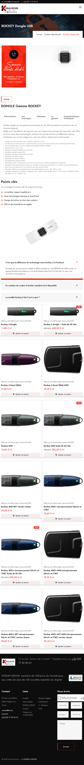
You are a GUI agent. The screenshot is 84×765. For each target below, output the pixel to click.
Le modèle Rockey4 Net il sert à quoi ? (23, 297)
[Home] (8, 662)
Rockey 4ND (7, 445)
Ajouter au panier (22, 333)
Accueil (39, 34)
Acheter (7, 99)
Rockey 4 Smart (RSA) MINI (56, 385)
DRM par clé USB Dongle (9, 321)
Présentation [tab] (10, 116)
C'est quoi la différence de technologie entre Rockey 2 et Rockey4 (35, 262)
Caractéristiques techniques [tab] (71, 117)
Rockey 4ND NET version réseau (16, 506)
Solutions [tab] (41, 116)
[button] (81, 60)
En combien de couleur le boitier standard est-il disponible (31, 285)
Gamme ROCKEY (25, 321)
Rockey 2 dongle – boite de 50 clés (60, 324)
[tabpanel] (42, 150)
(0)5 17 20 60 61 (10, 717)
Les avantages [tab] (26, 117)
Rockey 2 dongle (9, 324)
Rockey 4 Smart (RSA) (11, 385)
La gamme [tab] (54, 117)
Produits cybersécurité (52, 34)
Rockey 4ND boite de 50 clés (57, 445)
